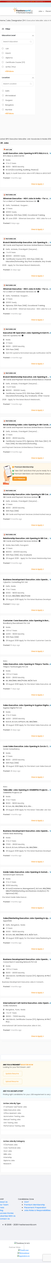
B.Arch (8, 53)
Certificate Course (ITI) (15, 62)
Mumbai (8, 109)
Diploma (9, 58)
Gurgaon (9, 100)
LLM (7, 48)
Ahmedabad (10, 95)
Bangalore (9, 105)
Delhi (7, 91)
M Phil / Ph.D (11, 67)
